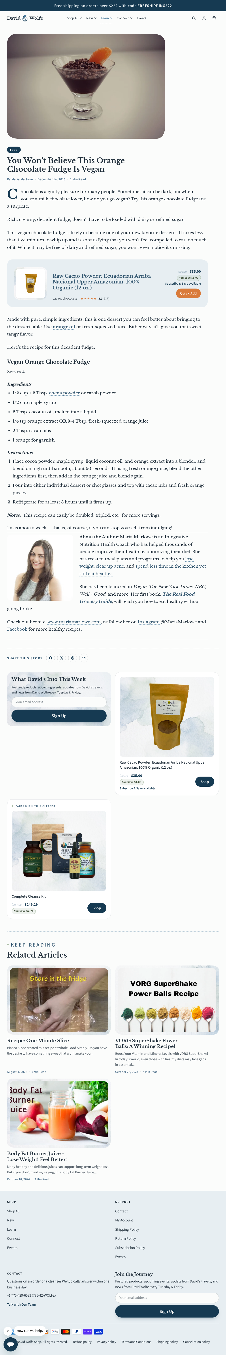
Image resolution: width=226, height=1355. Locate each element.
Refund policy (82, 1342)
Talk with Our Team (21, 1304)
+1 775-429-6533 (19, 1295)
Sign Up (59, 716)
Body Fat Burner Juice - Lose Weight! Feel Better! (37, 1156)
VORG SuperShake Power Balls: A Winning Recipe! (146, 1043)
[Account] (204, 18)
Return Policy (125, 1238)
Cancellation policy (196, 1342)
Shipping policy (167, 1342)
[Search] (194, 18)
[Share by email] (83, 658)
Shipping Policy (127, 1229)
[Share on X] (61, 658)
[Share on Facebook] (50, 658)
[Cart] (214, 18)
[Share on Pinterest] (72, 658)
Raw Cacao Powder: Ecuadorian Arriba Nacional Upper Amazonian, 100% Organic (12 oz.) (102, 282)
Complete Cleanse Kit (29, 896)
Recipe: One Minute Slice (38, 1041)
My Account (124, 1220)
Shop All (72, 18)
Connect (123, 18)
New (89, 18)
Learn (105, 18)
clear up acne (110, 566)
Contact (121, 1211)
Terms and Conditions (136, 1342)
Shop (205, 781)
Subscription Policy (130, 1247)
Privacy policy (106, 1342)
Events (141, 18)
